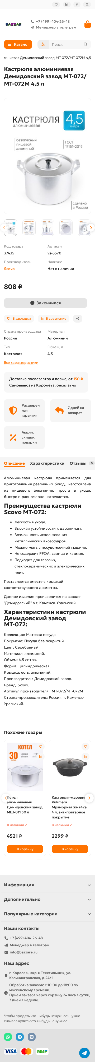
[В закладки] (41, 747)
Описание (14, 463)
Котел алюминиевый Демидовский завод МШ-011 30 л (24, 805)
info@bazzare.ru (23, 952)
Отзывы (81, 463)
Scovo (9, 268)
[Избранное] (56, 4)
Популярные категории (31, 914)
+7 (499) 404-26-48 (53, 21)
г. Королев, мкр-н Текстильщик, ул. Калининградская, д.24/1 (40, 975)
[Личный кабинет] (87, 4)
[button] (4, 228)
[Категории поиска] (43, 44)
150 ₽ (78, 378)
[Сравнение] (67, 4)
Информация (19, 885)
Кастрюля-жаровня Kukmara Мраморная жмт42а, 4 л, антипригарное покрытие (70, 807)
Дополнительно (22, 899)
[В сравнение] (41, 757)
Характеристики (47, 463)
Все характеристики (21, 362)
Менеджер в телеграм (56, 27)
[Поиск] (85, 44)
